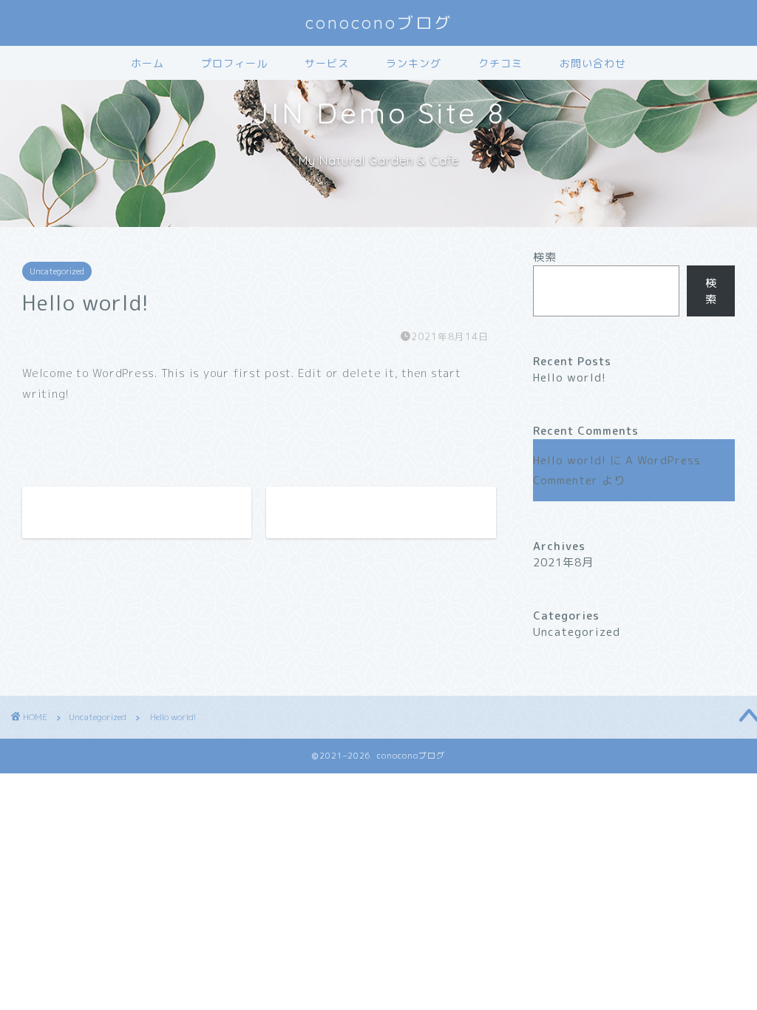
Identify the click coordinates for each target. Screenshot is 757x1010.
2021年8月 (563, 562)
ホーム (147, 63)
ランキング (413, 63)
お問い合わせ (593, 63)
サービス (327, 63)
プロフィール (234, 63)
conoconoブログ (378, 23)
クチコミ (500, 63)
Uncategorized (57, 271)
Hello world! (569, 377)
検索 (545, 257)
